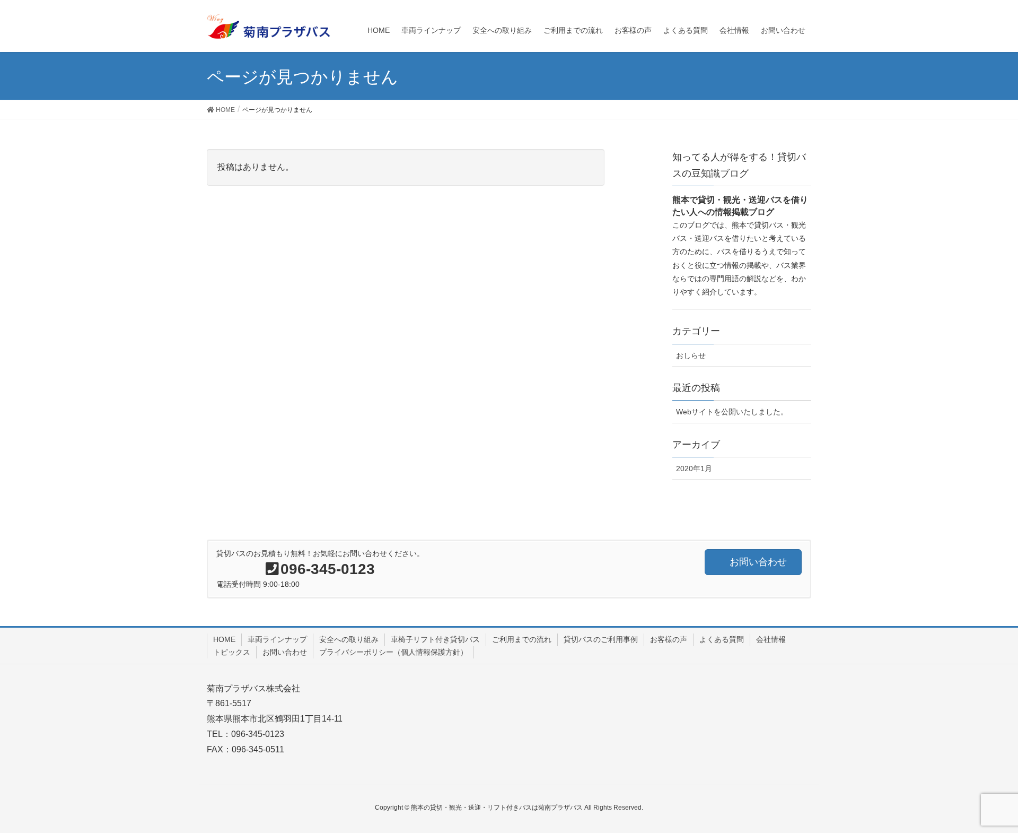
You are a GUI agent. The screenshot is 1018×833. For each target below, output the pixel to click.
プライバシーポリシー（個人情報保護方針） (393, 652)
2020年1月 (694, 468)
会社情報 (771, 639)
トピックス (231, 652)
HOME (224, 639)
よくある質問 (721, 639)
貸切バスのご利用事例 (601, 639)
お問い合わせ (284, 652)
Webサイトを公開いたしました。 (732, 411)
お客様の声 (668, 639)
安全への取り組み (349, 639)
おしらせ (691, 355)
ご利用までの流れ (521, 639)
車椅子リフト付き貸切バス (435, 639)
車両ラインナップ (277, 639)
